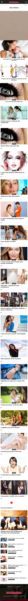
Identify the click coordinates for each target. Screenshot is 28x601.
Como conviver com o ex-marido (16, 538)
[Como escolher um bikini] (14, 232)
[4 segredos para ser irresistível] (14, 418)
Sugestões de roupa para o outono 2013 (12, 381)
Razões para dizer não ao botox (10, 196)
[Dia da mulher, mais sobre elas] (14, 91)
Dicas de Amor (14, 529)
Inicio (2, 5)
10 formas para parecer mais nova (11, 451)
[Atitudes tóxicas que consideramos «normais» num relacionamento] (14, 520)
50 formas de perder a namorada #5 (17, 578)
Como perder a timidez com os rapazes (12, 496)
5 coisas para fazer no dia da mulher (12, 405)
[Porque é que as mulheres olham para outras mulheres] (14, 70)
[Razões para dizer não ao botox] (14, 187)
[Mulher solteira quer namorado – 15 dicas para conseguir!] (4, 567)
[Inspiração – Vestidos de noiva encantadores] (14, 276)
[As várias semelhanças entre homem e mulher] (14, 209)
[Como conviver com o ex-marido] (4, 539)
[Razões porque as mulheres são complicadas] (14, 112)
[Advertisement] (14, 26)
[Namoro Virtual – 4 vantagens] (4, 559)
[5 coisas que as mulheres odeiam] (14, 465)
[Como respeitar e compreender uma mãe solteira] (14, 49)
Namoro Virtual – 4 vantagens (15, 556)
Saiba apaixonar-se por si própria (11, 358)
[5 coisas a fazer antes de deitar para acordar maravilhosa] (14, 253)
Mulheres (14, 57)
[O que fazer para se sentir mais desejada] (14, 323)
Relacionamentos (11, 558)
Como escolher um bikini (8, 241)
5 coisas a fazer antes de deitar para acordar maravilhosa (12, 262)
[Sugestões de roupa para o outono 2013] (14, 371)
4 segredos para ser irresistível (10, 427)
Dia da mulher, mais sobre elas (14, 101)
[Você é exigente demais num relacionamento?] (4, 551)
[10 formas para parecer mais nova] (14, 441)
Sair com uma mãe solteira (14, 571)
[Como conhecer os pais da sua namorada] (4, 545)
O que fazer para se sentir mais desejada (13, 334)
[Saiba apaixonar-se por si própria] (14, 348)
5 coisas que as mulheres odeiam (11, 475)
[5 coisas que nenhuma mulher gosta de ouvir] (14, 161)
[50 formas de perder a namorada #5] (4, 579)
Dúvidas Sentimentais (12, 553)
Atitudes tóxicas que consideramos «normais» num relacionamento (11, 532)
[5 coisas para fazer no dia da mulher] (14, 394)
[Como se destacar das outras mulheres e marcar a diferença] (14, 299)
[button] (26, 2)
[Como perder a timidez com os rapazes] (14, 487)
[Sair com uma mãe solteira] (4, 573)
